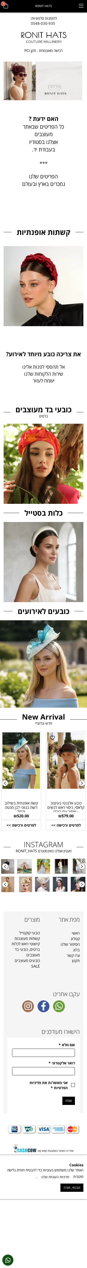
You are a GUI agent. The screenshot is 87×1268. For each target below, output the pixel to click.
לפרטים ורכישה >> (21, 825)
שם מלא (67, 1044)
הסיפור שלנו (70, 944)
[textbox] (43, 21)
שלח (68, 1100)
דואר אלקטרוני (62, 1063)
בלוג (76, 950)
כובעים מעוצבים (27, 960)
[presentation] (5, 783)
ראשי (76, 933)
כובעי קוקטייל (29, 933)
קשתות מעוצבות (27, 938)
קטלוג (75, 938)
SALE (35, 966)
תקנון (76, 960)
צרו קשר (73, 955)
